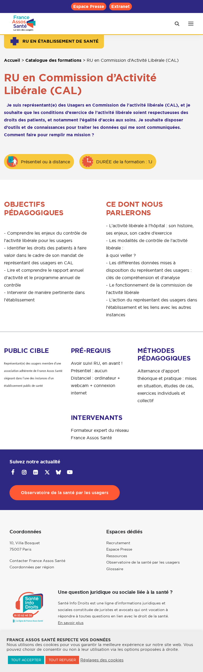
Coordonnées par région (32, 567)
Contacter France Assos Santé (37, 561)
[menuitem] (88, 6)
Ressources (116, 556)
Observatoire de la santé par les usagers (143, 562)
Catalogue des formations (53, 60)
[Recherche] (174, 23)
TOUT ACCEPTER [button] (26, 660)
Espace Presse (88, 6)
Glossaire (114, 569)
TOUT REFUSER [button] (62, 660)
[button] (191, 23)
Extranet (120, 6)
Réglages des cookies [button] (101, 660)
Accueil (12, 60)
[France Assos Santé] (24, 23)
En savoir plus (71, 623)
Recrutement (118, 543)
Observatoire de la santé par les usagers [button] (64, 492)
